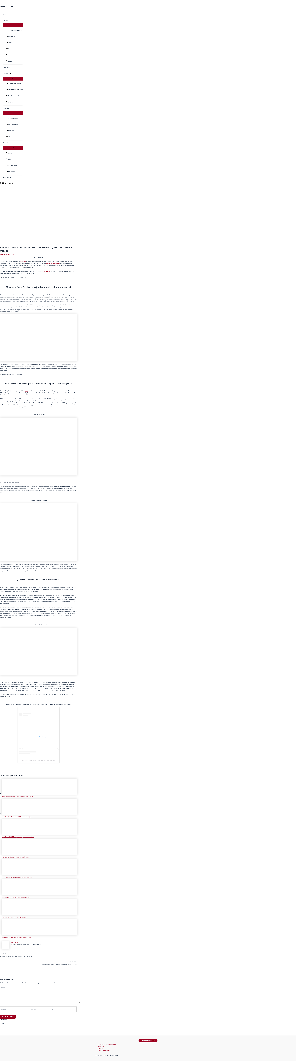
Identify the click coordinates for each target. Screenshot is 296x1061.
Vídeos (10, 55)
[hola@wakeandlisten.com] (12, 183)
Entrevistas (11, 36)
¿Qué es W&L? (7, 177)
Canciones (11, 48)
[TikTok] (7, 183)
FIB (9, 136)
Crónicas (10, 102)
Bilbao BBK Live (13, 124)
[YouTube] (10, 183)
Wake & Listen (6, 6)
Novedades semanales (15, 30)
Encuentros (6, 67)
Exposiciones (12, 171)
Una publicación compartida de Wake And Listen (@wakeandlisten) (38, 760)
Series (10, 153)
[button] (9, 20)
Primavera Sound (13, 118)
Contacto (100, 1048)
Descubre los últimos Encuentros (107, 1044)
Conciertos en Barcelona (15, 89)
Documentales (12, 165)
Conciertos (6, 73)
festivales (23, 261)
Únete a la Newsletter (104, 1050)
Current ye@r (3, 1019)
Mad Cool (11, 130)
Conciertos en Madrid (14, 83)
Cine (9, 159)
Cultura (5, 143)
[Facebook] (3, 183)
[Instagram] (0, 183)
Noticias (5, 20)
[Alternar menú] (13, 25)
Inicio (4, 14)
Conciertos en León (14, 96)
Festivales (6, 108)
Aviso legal (101, 1046)
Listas (10, 61)
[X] (5, 183)
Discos (10, 42)
